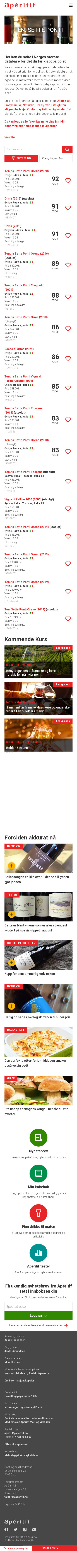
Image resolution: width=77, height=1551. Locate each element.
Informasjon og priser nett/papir (23, 1407)
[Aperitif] (19, 6)
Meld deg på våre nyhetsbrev (21, 1455)
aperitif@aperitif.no (16, 1433)
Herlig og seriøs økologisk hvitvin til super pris (37, 1017)
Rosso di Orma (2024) (19, 349)
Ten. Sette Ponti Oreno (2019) (25, 609)
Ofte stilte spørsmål (16, 1444)
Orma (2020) (12, 226)
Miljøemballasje (15, 109)
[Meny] (71, 5)
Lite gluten (58, 105)
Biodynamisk (12, 105)
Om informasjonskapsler (19, 1380)
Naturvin (28, 105)
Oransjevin (42, 105)
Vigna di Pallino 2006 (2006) (23, 499)
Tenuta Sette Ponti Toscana (23, 472)
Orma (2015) (13, 198)
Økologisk (63, 101)
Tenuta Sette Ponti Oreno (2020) (26, 171)
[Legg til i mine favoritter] (68, 180)
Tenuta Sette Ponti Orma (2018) (26, 317)
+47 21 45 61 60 (22, 1436)
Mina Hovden (12, 1362)
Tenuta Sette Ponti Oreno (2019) (26, 582)
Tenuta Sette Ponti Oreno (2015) (26, 554)
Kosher (32, 109)
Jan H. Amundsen (14, 1351)
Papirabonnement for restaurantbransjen (28, 1418)
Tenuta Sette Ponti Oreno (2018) (26, 440)
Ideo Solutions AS (24, 1540)
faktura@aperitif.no (16, 1496)
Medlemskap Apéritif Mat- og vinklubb (27, 1422)
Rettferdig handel (53, 109)
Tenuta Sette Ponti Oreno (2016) (26, 253)
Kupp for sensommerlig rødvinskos (29, 974)
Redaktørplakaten (39, 1373)
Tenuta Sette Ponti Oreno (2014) (26, 527)
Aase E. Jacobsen (14, 1340)
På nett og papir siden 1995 (20, 1396)
